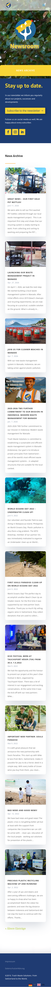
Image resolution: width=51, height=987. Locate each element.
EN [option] (43, 984)
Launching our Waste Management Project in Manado (21, 275)
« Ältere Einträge (15, 928)
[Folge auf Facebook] (8, 132)
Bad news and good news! (22, 810)
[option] (41, 984)
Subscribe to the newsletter (23, 110)
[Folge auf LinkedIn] (22, 132)
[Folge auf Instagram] (15, 132)
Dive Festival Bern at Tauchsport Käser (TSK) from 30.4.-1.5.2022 (24, 659)
